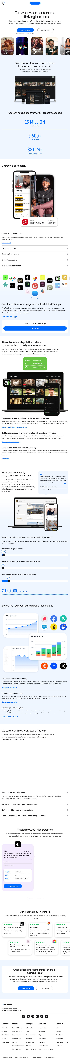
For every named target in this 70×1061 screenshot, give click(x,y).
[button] (39, 899)
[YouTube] (37, 1016)
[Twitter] (23, 1016)
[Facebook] (28, 1016)
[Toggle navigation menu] (67, 3)
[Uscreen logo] (7, 1004)
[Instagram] (32, 1016)
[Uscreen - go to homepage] (3, 3)
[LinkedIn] (46, 1016)
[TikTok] (41, 1016)
